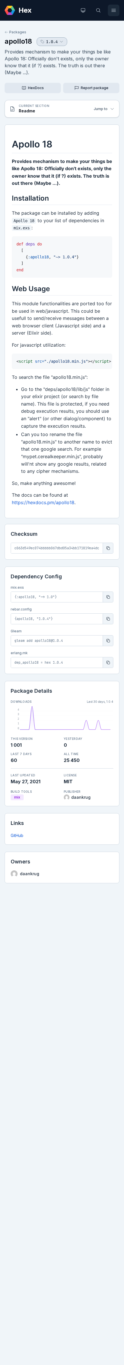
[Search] (98, 10)
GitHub (17, 835)
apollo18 (18, 41)
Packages (17, 32)
